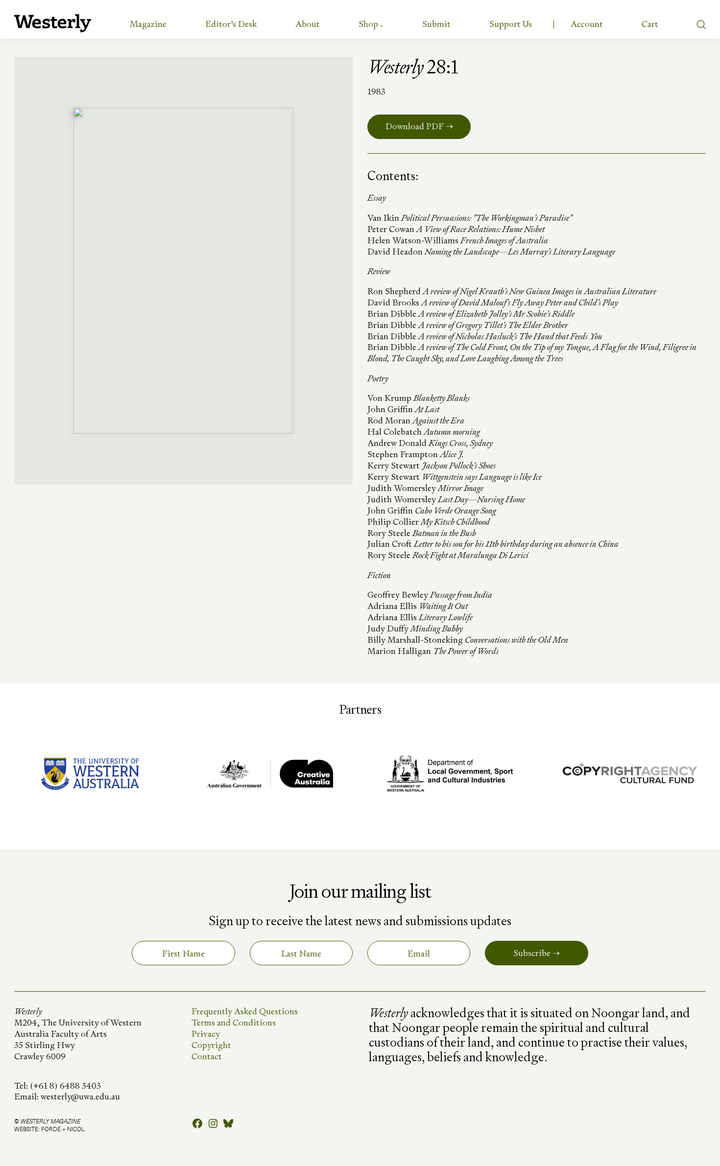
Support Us (510, 23)
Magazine (148, 23)
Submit (436, 23)
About (307, 23)
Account (587, 23)
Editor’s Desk (231, 23)
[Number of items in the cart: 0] (650, 24)
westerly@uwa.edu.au (80, 1096)
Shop (368, 23)
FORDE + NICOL (63, 1128)
